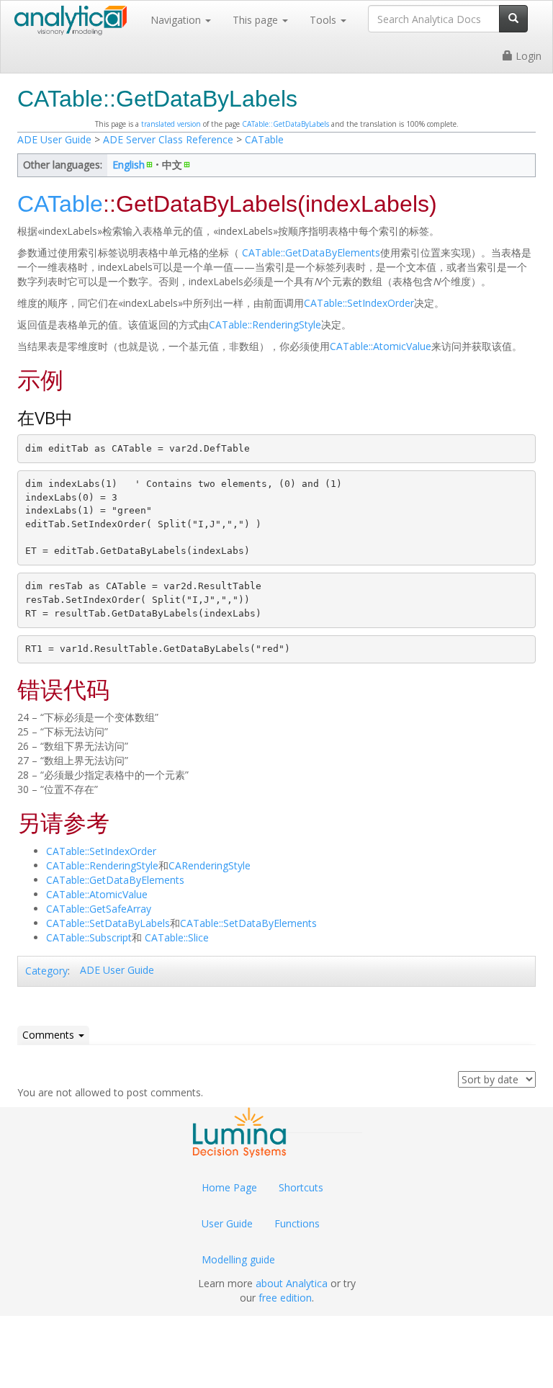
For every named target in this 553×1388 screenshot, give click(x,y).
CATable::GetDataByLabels (285, 124)
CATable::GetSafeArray (98, 908)
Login (527, 56)
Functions (297, 1223)
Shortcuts (301, 1187)
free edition (285, 1297)
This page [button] (257, 20)
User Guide (227, 1223)
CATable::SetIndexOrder (359, 303)
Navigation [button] (177, 20)
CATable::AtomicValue (380, 346)
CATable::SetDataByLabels (108, 923)
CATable (264, 139)
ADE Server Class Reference (168, 139)
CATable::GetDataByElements (309, 252)
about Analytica (292, 1283)
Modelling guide (238, 1259)
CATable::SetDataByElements (248, 923)
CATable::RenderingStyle (265, 324)
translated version (171, 124)
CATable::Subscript (89, 937)
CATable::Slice (177, 937)
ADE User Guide (54, 139)
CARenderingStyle (209, 865)
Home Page (229, 1187)
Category (46, 970)
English (128, 164)
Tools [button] (324, 20)
